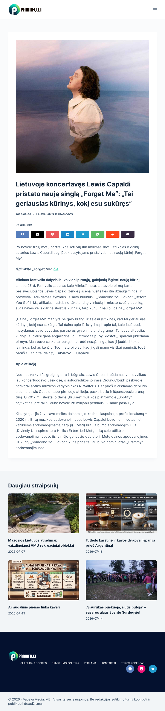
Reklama (90, 663)
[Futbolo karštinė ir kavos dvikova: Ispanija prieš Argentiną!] (121, 513)
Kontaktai (108, 663)
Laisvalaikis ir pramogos (54, 214)
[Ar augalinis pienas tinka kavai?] (43, 580)
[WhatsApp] (97, 234)
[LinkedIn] (67, 234)
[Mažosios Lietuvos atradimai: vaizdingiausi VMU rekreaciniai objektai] (43, 513)
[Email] (127, 234)
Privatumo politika (65, 663)
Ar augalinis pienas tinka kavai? (34, 607)
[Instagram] (142, 669)
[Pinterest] (52, 234)
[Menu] (155, 10)
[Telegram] (82, 234)
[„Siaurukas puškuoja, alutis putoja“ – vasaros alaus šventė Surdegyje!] (121, 580)
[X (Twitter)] (37, 234)
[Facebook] (22, 234)
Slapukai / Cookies (33, 663)
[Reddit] (112, 234)
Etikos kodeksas (133, 663)
